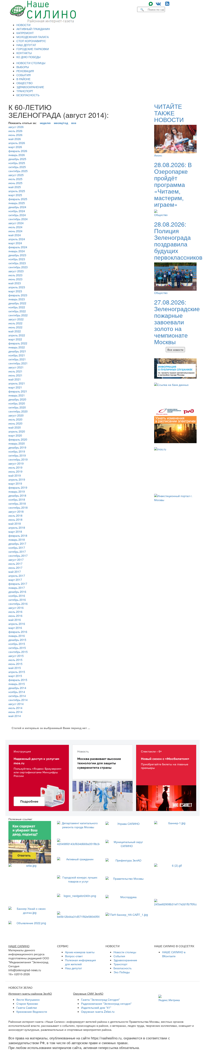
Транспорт (120, 964)
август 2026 (16, 127)
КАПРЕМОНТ (25, 33)
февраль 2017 (17, 584)
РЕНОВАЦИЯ (25, 71)
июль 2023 (15, 275)
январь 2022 (16, 347)
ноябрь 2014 (16, 692)
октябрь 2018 (17, 503)
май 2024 (14, 235)
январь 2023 (16, 299)
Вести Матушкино (28, 999)
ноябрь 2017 (16, 548)
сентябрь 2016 (18, 604)
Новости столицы (125, 952)
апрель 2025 (16, 191)
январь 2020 (16, 443)
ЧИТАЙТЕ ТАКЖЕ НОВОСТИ (169, 113)
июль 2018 (15, 515)
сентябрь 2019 (18, 459)
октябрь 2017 (17, 552)
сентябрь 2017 (18, 556)
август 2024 (16, 223)
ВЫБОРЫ (22, 67)
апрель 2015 (16, 672)
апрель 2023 (16, 287)
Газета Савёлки (26, 1008)
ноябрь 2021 (16, 355)
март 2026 (15, 147)
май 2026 (14, 139)
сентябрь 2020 (18, 411)
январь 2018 (16, 540)
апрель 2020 (16, 431)
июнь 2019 (15, 471)
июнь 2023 (15, 279)
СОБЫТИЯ (23, 75)
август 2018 (16, 511)
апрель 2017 (16, 576)
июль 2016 (15, 612)
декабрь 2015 (17, 640)
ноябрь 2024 (16, 211)
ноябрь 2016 (16, 596)
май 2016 (14, 620)
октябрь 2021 (17, 359)
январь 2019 (16, 491)
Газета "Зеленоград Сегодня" (100, 999)
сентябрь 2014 (18, 700)
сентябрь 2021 (18, 363)
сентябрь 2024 (18, 219)
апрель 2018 (16, 527)
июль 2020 (15, 419)
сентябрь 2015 (18, 652)
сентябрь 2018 (18, 507)
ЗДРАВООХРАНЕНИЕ (30, 87)
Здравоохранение (125, 960)
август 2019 (16, 463)
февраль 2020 (17, 439)
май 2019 (14, 475)
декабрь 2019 (17, 447)
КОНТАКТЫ (24, 53)
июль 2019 (15, 467)
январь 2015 (16, 684)
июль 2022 (15, 323)
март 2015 (15, 676)
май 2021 (14, 379)
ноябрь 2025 (16, 163)
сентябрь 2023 (18, 267)
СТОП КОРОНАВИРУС (31, 41)
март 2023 (15, 291)
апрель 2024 (16, 239)
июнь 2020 (15, 423)
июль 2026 (15, 131)
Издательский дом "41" (96, 1008)
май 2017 (14, 572)
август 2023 (16, 271)
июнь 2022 (15, 327)
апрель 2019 (16, 479)
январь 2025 (16, 203)
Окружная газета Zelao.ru (98, 1012)
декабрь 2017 (17, 544)
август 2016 (16, 608)
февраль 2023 (17, 295)
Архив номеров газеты (79, 952)
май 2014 (14, 716)
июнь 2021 (15, 375)
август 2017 (16, 560)
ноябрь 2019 (16, 451)
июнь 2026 (15, 135)
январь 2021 (16, 395)
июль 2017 (15, 564)
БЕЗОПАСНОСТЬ (27, 95)
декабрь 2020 (17, 399)
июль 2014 (15, 708)
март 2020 (15, 435)
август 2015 (16, 656)
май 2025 (14, 187)
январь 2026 (16, 155)
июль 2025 (15, 179)
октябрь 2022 (17, 311)
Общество (161, 215)
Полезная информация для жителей (80, 962)
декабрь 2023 (17, 255)
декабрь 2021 (17, 351)
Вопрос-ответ (74, 956)
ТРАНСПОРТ (24, 91)
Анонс (158, 155)
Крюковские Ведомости (31, 1012)
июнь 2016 (15, 616)
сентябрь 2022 (18, 315)
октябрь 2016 (17, 600)
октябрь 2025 (17, 167)
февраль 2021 (17, 391)
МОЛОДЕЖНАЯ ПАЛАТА (32, 37)
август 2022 (16, 319)
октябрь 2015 (17, 648)
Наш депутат (73, 968)
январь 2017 (16, 588)
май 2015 (14, 668)
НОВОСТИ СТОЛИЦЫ (30, 63)
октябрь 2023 (17, 263)
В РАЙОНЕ (23, 79)
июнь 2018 (15, 519)
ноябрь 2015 (16, 644)
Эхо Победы (122, 972)
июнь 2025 (15, 183)
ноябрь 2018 (16, 499)
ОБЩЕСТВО (24, 83)
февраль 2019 (17, 487)
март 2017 (15, 580)
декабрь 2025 (17, 159)
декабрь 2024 (17, 207)
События (119, 956)
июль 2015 (15, 660)
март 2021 (15, 387)
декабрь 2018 (17, 495)
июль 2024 (15, 227)
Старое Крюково (27, 1004)
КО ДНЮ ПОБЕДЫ (28, 57)
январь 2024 (16, 251)
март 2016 (15, 628)
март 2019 (15, 483)
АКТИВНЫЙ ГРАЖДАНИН (33, 29)
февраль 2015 (17, 680)
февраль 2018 (17, 536)
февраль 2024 (17, 247)
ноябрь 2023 (16, 259)
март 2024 (15, 243)
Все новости (175, 350)
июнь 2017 (15, 568)
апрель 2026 (16, 143)
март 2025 (15, 195)
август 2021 (16, 367)
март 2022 (15, 339)
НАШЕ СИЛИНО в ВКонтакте (173, 954)
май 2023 (14, 283)
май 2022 (14, 331)
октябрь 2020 (17, 407)
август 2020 (16, 415)
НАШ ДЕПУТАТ (26, 45)
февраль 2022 (17, 343)
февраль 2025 (17, 199)
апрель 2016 (16, 624)
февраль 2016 (17, 632)
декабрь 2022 (17, 303)
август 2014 (16, 704)
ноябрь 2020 (16, 403)
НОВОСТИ (23, 25)
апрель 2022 (16, 335)
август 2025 (16, 175)
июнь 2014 (15, 712)
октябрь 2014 (17, 696)
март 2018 (15, 531)
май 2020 (14, 427)
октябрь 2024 (17, 215)
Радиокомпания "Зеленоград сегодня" (106, 1004)
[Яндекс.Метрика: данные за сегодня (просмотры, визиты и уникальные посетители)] (169, 998)
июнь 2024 (15, 231)
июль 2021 (15, 371)
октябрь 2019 (17, 455)
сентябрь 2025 (18, 171)
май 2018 (14, 523)
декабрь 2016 (17, 592)
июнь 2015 (15, 664)
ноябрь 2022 (16, 307)
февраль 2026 (17, 151)
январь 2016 (16, 636)
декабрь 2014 (17, 688)
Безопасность (123, 968)
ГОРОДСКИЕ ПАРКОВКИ (32, 49)
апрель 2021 (16, 383)
